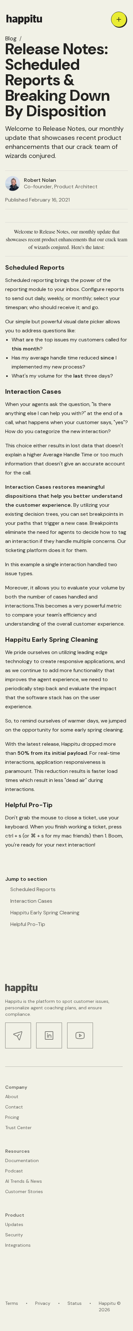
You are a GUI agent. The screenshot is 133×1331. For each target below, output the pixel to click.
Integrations (18, 1245)
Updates (14, 1224)
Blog (11, 38)
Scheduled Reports (33, 889)
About (11, 1096)
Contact (14, 1107)
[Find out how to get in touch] (18, 1035)
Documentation (22, 1160)
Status (74, 1303)
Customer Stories (24, 1191)
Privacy (42, 1303)
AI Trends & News (23, 1181)
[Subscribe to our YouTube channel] (80, 1035)
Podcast (14, 1171)
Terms (11, 1303)
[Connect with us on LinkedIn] (49, 1035)
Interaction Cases (31, 901)
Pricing (12, 1117)
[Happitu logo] (24, 20)
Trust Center (18, 1127)
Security (14, 1235)
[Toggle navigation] (119, 19)
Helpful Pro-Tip (27, 924)
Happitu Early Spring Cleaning (44, 912)
